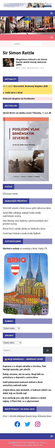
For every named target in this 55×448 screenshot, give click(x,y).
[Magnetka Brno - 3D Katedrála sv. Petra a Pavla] (26, 314)
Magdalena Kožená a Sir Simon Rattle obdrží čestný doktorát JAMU (31, 62)
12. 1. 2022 (22, 68)
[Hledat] (47, 350)
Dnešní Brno (34, 68)
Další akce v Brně (13, 92)
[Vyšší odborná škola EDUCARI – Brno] (27, 5)
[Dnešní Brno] (27, 32)
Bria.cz (43, 442)
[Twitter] (27, 424)
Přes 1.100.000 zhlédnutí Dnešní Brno (20, 416)
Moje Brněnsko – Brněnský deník (25, 359)
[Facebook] (17, 424)
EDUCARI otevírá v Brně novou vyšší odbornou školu (27, 208)
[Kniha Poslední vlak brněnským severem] (26, 179)
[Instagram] (37, 424)
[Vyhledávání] (27, 43)
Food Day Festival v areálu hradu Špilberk (21, 233)
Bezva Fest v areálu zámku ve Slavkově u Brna (24, 228)
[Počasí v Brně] (10, 193)
